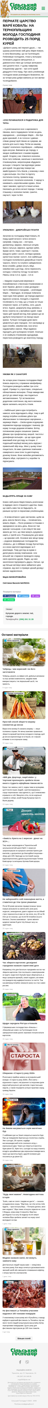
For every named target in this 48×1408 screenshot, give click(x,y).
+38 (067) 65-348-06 (24, 1376)
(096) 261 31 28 (26, 619)
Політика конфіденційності (24, 1404)
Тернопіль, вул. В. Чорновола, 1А (24, 1373)
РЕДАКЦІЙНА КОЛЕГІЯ (24, 1370)
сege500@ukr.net (24, 1379)
